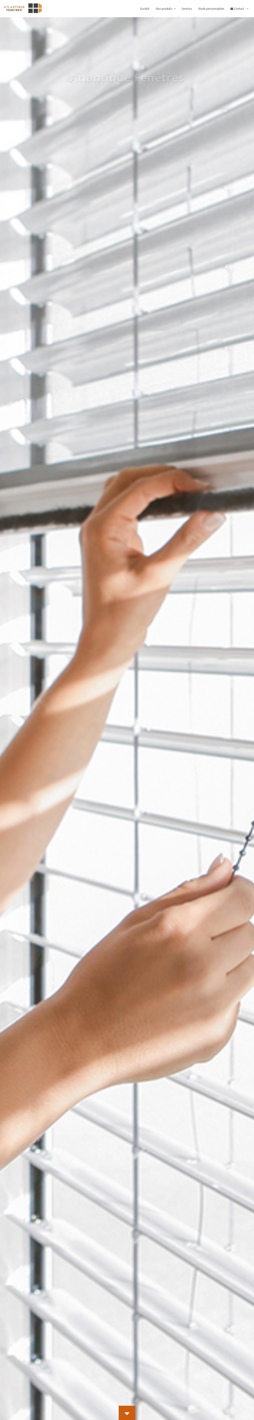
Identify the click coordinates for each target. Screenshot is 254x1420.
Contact (239, 8)
